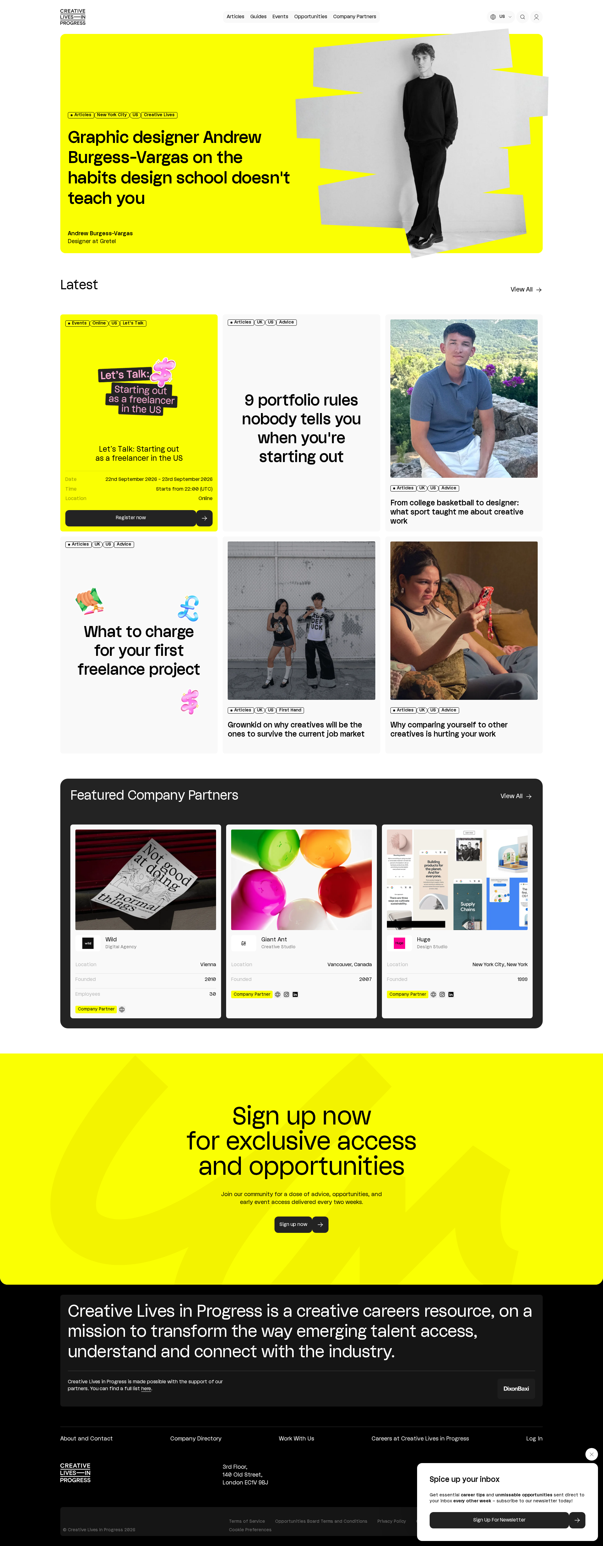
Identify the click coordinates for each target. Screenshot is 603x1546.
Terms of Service (247, 1522)
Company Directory (195, 1438)
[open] (522, 17)
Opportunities (310, 17)
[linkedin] (295, 994)
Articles (235, 17)
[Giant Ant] (301, 880)
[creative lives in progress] (72, 17)
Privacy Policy (392, 1522)
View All (522, 290)
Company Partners (354, 17)
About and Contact (86, 1438)
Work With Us (296, 1438)
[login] (536, 17)
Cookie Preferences (250, 1530)
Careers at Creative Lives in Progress (420, 1438)
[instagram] (286, 994)
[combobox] (501, 17)
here (146, 1389)
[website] (122, 1009)
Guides (258, 17)
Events (280, 17)
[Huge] (457, 880)
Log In (534, 1438)
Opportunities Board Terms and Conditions (321, 1522)
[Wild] (145, 880)
